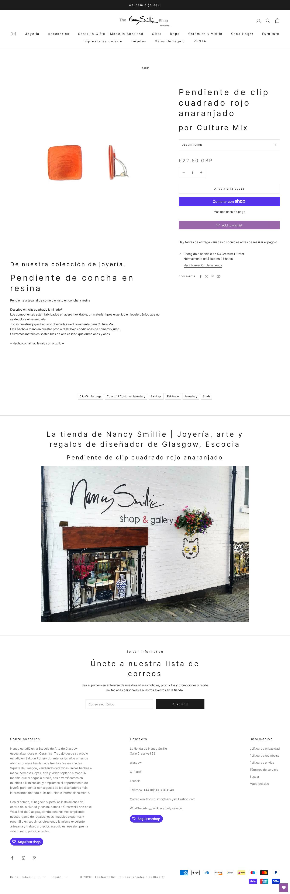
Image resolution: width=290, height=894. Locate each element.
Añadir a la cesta (229, 188)
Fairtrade (173, 396)
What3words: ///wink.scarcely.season (156, 808)
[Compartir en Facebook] (200, 276)
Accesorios (59, 34)
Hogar (145, 67)
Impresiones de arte (102, 41)
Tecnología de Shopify (148, 877)
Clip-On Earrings (90, 396)
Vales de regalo (170, 41)
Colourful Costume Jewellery (126, 396)
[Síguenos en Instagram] (23, 858)
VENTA (200, 41)
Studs (206, 396)
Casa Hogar (242, 34)
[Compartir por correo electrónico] (218, 276)
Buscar (254, 776)
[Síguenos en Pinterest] (34, 858)
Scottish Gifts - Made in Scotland (111, 34)
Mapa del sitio (259, 783)
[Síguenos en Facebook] (12, 858)
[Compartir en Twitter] (206, 276)
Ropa (175, 34)
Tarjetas (138, 41)
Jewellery (190, 396)
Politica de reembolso (264, 755)
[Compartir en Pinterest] (212, 276)
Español (57, 877)
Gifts (157, 34)
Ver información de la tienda (203, 265)
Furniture (270, 34)
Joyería (32, 34)
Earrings (156, 396)
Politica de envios (262, 762)
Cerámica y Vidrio (205, 34)
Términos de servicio (264, 769)
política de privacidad (265, 748)
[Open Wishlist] (283, 887)
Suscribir (180, 704)
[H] (14, 34)
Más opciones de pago (229, 211)
